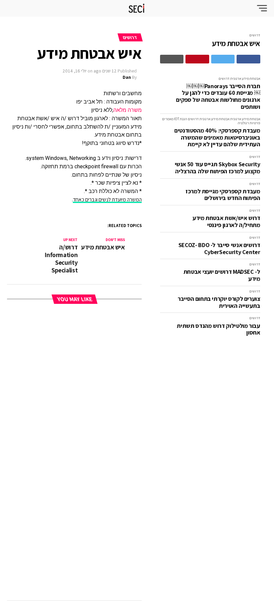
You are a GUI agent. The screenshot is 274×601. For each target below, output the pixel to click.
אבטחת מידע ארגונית (245, 78)
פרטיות (255, 123)
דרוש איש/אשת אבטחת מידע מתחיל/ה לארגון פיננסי (226, 221)
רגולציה (243, 123)
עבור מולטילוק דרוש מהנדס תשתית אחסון (218, 329)
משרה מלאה (127, 110)
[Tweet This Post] (223, 59)
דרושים (254, 35)
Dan (127, 77)
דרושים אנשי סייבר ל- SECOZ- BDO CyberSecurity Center (219, 248)
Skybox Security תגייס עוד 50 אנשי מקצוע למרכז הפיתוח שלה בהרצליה (217, 168)
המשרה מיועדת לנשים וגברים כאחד (107, 199)
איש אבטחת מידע (236, 43)
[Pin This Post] (197, 59)
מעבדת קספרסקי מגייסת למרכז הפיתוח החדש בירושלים (222, 195)
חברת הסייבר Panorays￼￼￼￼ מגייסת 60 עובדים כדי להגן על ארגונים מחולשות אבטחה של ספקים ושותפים (218, 97)
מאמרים (167, 119)
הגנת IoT (180, 119)
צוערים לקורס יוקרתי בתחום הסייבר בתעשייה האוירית (219, 302)
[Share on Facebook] (248, 59)
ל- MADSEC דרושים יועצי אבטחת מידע (221, 275)
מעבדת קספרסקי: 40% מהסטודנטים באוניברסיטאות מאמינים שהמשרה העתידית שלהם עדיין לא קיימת (217, 137)
